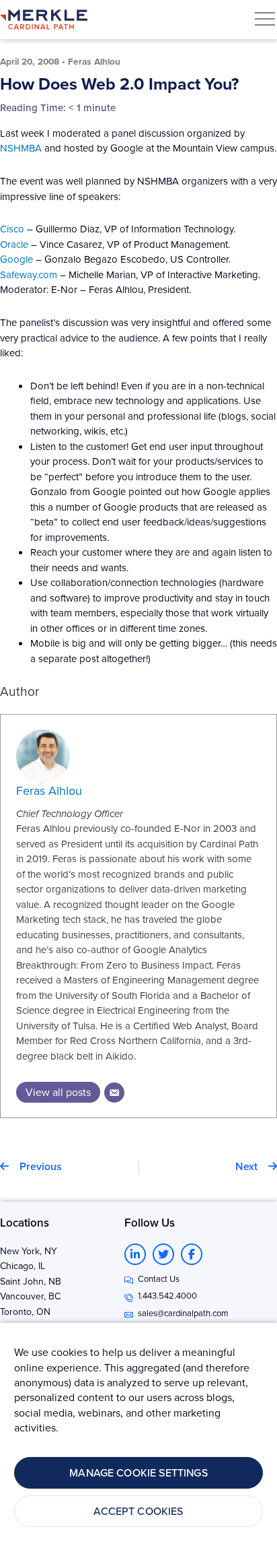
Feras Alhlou (49, 790)
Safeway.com (28, 274)
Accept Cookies (138, 1510)
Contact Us (159, 1278)
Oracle (14, 244)
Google (16, 259)
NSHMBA (22, 148)
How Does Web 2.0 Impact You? (119, 83)
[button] (265, 19)
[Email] (114, 1092)
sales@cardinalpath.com (183, 1313)
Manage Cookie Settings (138, 1472)
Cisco (12, 229)
